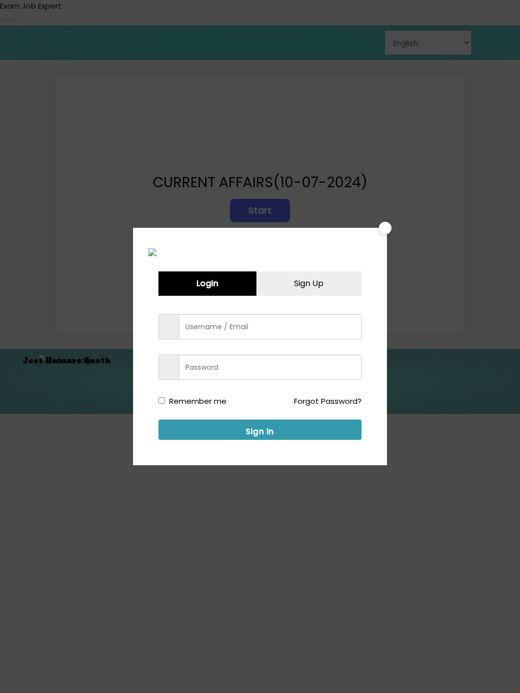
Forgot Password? (328, 401)
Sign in (260, 431)
